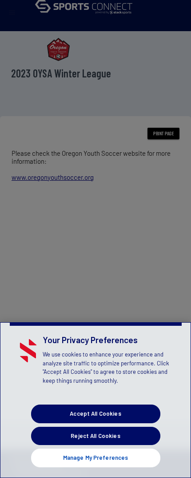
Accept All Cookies (95, 413)
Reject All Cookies (95, 435)
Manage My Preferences (95, 457)
